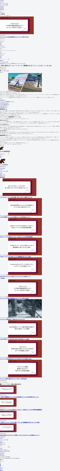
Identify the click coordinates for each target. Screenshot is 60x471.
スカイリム (2, 2)
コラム (1, 172)
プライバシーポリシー (4, 449)
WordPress (17, 458)
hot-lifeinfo (2, 0)
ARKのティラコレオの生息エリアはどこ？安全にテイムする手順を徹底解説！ (16, 236)
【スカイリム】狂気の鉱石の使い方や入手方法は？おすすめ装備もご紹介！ (16, 358)
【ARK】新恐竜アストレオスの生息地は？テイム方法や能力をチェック (15, 217)
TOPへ (2, 470)
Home (1, 448)
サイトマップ (2, 452)
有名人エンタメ (3, 175)
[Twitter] (0, 464)
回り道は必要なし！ (4, 105)
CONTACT (2, 6)
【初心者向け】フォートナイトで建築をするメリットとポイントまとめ (12, 63)
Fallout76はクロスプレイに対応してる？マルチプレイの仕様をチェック (15, 276)
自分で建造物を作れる (4, 104)
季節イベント (2, 174)
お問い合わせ (2, 455)
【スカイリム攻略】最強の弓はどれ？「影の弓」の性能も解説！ (13, 378)
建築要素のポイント (4, 107)
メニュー (2, 467)
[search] (8, 59)
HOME (2, 60)
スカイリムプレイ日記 (4, 3)
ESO (1, 44)
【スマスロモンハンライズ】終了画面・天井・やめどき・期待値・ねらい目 (16, 197)
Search (1, 445)
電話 (1, 468)
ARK (1, 56)
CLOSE (2, 12)
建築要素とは (2, 100)
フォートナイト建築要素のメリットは (7, 101)
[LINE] (0, 465)
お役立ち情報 (2, 168)
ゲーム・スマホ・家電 (5, 70)
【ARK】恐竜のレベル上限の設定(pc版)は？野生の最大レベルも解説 (14, 339)
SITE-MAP (2, 7)
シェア (3, 461)
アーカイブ (2, 382)
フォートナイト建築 (3, 110)
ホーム (2, 459)
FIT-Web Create (8, 458)
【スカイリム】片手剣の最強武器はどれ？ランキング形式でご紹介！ (14, 36)
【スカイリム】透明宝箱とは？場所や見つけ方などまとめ (12, 319)
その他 (1, 169)
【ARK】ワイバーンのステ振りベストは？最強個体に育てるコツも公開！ (15, 256)
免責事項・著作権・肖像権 (4, 451)
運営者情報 (2, 9)
